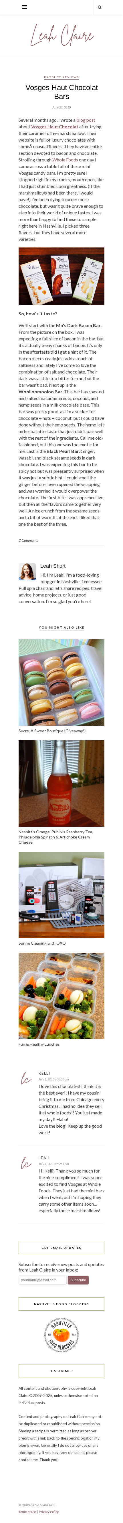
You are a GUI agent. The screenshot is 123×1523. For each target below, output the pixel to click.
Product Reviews (61, 77)
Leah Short (53, 566)
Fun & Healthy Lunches (39, 1044)
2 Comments (28, 540)
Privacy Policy (49, 1511)
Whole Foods (65, 159)
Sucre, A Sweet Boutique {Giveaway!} (52, 730)
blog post (85, 120)
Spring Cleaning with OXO (42, 943)
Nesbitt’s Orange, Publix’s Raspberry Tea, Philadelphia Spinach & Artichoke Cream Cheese (56, 837)
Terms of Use (28, 1511)
